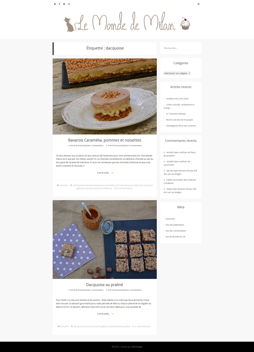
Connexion (170, 218)
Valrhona (107, 188)
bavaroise (99, 185)
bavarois (90, 185)
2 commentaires (143, 326)
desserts (139, 185)
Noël (111, 326)
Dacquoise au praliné (104, 284)
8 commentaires (125, 188)
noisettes (89, 188)
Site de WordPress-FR (175, 236)
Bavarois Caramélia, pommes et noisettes (104, 140)
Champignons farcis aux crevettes (181, 125)
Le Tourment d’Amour (176, 113)
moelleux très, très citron (177, 98)
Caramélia (110, 185)
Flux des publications (175, 224)
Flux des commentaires (176, 230)
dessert (88, 326)
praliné (127, 326)
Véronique (137, 346)
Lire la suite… (103, 172)
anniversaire (79, 185)
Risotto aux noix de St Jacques (179, 119)
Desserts (64, 185)
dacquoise (129, 185)
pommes (98, 188)
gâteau (80, 188)
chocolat (119, 185)
